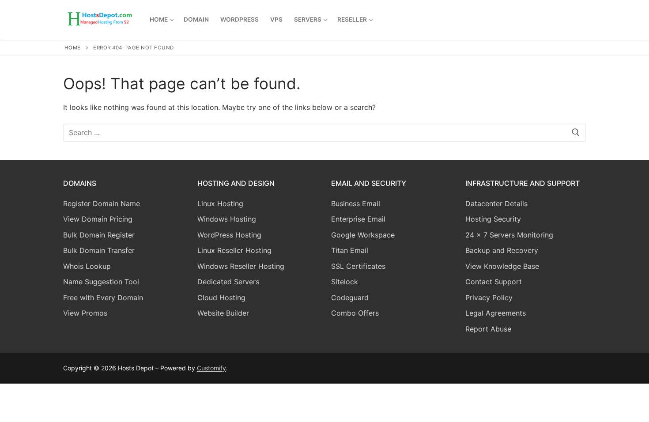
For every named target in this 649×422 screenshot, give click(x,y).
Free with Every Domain (103, 297)
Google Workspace (363, 234)
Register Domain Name (101, 203)
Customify (211, 368)
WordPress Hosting (229, 234)
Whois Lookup (87, 266)
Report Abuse (488, 328)
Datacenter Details (496, 203)
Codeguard (350, 297)
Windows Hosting (226, 219)
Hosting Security (493, 219)
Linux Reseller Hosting (234, 250)
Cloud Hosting (221, 297)
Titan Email (349, 250)
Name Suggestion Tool (101, 281)
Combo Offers (355, 313)
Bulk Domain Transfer (99, 250)
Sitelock (344, 281)
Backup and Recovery (501, 250)
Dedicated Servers (228, 281)
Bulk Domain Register (99, 234)
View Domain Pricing (97, 219)
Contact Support (493, 281)
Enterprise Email (358, 219)
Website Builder (223, 313)
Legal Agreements (495, 313)
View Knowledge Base (502, 266)
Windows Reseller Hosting (240, 266)
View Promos (85, 313)
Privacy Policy (489, 297)
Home (72, 48)
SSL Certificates (358, 266)
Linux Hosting (220, 203)
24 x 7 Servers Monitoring (509, 234)
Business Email (355, 203)
